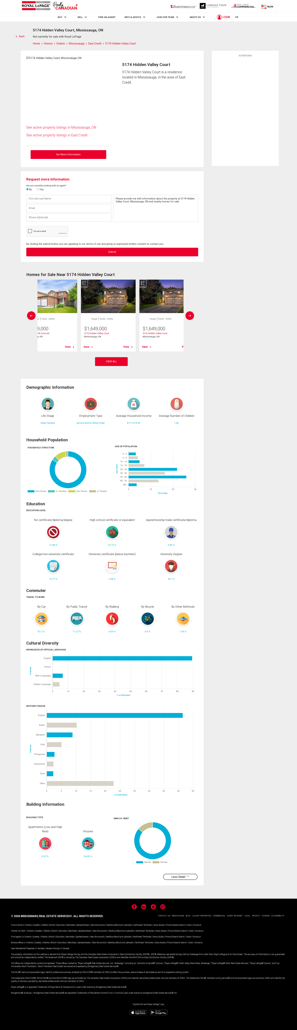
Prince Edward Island (175, 925)
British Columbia (57, 925)
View (68, 346)
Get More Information (68, 154)
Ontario (28, 925)
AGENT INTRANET (235, 916)
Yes (41, 189)
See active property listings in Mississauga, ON (61, 127)
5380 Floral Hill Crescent (38, 333)
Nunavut (197, 925)
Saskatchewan (82, 925)
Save (86, 346)
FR (236, 17)
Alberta (44, 925)
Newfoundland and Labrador (119, 925)
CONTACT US (164, 916)
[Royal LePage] (50, 6)
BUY (60, 17)
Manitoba (70, 925)
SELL (80, 17)
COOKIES (266, 916)
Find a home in (17, 925)
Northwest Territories (143, 925)
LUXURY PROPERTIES (201, 916)
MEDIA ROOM (178, 916)
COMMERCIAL (219, 916)
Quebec (36, 925)
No (30, 189)
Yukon (189, 925)
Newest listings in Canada (57, 948)
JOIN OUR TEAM (165, 17)
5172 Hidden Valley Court (96, 333)
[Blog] (267, 6)
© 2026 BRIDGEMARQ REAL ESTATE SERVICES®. (42, 916)
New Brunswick (98, 925)
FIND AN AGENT (107, 17)
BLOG (188, 916)
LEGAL (247, 916)
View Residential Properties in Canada (27, 948)
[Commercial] (243, 6)
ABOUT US (195, 17)
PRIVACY (256, 916)
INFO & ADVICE (132, 17)
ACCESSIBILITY (277, 916)
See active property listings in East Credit (56, 135)
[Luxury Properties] (213, 6)
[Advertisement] (245, 111)
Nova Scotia (158, 925)
